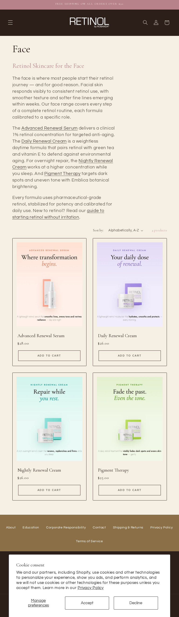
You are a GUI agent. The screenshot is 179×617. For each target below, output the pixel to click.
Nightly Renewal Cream (39, 470)
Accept (87, 603)
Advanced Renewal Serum (49, 128)
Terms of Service (89, 541)
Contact (99, 527)
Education (31, 527)
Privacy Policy (91, 588)
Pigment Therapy (62, 173)
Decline (135, 603)
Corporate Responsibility (66, 527)
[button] (10, 22)
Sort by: (98, 230)
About (11, 527)
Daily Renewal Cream (44, 141)
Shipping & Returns (128, 527)
